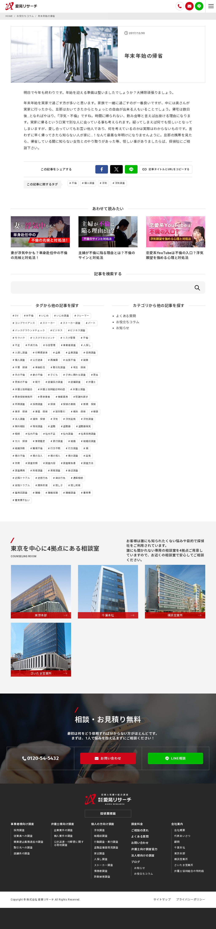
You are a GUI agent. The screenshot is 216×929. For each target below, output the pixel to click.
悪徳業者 (45, 396)
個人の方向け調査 (102, 824)
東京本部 (179, 853)
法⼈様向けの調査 (142, 855)
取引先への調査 (23, 847)
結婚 (73, 441)
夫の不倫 (20, 375)
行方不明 (55, 448)
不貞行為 (33, 345)
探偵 (52, 404)
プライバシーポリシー (190, 899)
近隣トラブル (22, 478)
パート (91, 323)
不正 (17, 345)
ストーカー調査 (71, 323)
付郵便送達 (41, 352)
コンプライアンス (25, 323)
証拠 (88, 455)
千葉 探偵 (21, 367)
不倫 (74, 183)
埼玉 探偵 (79, 367)
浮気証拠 (71, 419)
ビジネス (57, 330)
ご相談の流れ (140, 830)
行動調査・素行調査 (106, 841)
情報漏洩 (63, 396)
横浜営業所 (181, 859)
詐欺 (17, 463)
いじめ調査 (63, 315)
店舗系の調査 (55, 382)
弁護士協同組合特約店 (52, 389)
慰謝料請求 (82, 396)
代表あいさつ (182, 836)
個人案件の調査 (63, 836)
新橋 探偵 (89, 404)
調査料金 (137, 824)
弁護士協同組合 (23, 389)
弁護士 (92, 382)
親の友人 (38, 455)
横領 (95, 411)
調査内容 (50, 463)
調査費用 (20, 470)
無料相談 (20, 426)
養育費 (87, 492)
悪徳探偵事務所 (23, 396)
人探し (87, 345)
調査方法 (88, 463)
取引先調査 (59, 367)
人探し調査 (21, 352)
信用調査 (91, 352)
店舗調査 (76, 382)
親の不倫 (20, 455)
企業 (58, 352)
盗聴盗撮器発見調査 (106, 847)
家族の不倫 (21, 382)
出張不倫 (71, 360)
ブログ (135, 861)
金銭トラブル (22, 485)
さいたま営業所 (183, 865)
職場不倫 (38, 448)
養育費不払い (22, 500)
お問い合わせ (111, 758)
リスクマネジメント (44, 338)
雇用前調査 (21, 492)
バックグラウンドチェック (30, 330)
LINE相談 (178, 758)
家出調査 (99, 853)
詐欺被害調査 (102, 876)
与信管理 (50, 345)
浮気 (104, 183)
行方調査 (73, 448)
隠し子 (59, 485)
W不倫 (29, 315)
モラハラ (20, 338)
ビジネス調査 (77, 330)
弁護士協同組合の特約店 (189, 871)
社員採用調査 (88, 433)
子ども (54, 375)
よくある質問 (126, 316)
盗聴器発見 (84, 426)
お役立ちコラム (127, 322)
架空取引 (60, 411)
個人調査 (89, 183)
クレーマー (83, 315)
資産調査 (55, 470)
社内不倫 (33, 433)
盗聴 (52, 426)
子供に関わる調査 (75, 375)
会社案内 (177, 824)
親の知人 (55, 455)
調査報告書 (69, 463)
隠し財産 (76, 485)
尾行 (37, 382)
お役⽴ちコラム (143, 873)
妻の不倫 (38, 375)
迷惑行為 (43, 478)
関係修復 (43, 485)
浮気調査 (120, 183)
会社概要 (179, 830)
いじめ (45, 315)
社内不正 (50, 433)
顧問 (177, 841)
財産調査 (38, 470)
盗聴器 (66, 426)
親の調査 (73, 455)
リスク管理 (69, 338)
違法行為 (60, 478)
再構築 (54, 360)
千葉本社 (179, 847)
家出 (95, 375)
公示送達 (38, 360)
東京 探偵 (21, 411)
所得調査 (20, 404)
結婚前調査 (89, 441)
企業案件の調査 (63, 830)
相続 (17, 433)
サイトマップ (162, 899)
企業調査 (73, 352)
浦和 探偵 (39, 419)
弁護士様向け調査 (62, 824)
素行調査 (58, 441)
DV (17, 315)
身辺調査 (73, 470)
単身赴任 (40, 367)
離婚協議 (53, 492)
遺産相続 (78, 478)
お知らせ (122, 328)
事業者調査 (69, 345)
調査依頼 (33, 463)
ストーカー (49, 323)
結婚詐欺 (20, 448)
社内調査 (68, 433)
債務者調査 (101, 871)
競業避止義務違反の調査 (28, 841)
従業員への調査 (23, 836)
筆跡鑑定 (40, 441)
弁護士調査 (79, 389)
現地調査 (38, 426)
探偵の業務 (69, 404)
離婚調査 (71, 492)
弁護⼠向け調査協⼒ (144, 849)
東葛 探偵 (41, 411)
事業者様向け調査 (22, 824)
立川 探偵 (21, 441)
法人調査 (20, 419)
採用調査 (38, 404)
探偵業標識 (108, 813)
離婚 (37, 492)
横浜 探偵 (79, 411)
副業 (85, 360)
